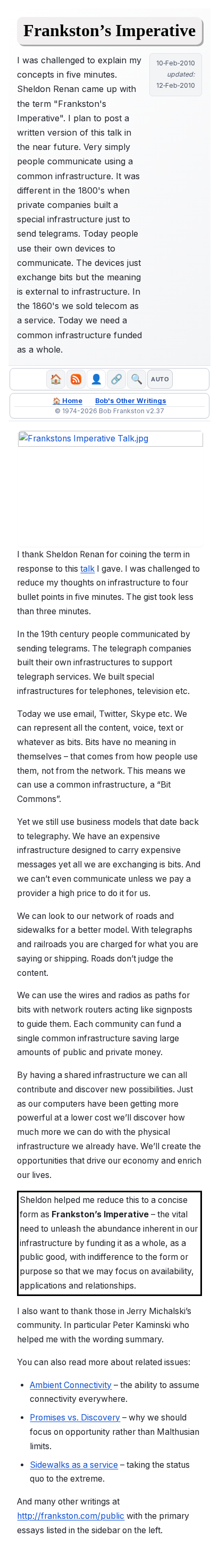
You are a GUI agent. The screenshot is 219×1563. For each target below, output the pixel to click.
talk (87, 569)
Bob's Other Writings (130, 401)
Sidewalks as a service (74, 1465)
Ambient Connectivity (71, 1385)
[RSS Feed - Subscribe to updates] (76, 379)
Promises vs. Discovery (75, 1417)
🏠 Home (67, 401)
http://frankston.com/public (70, 1516)
